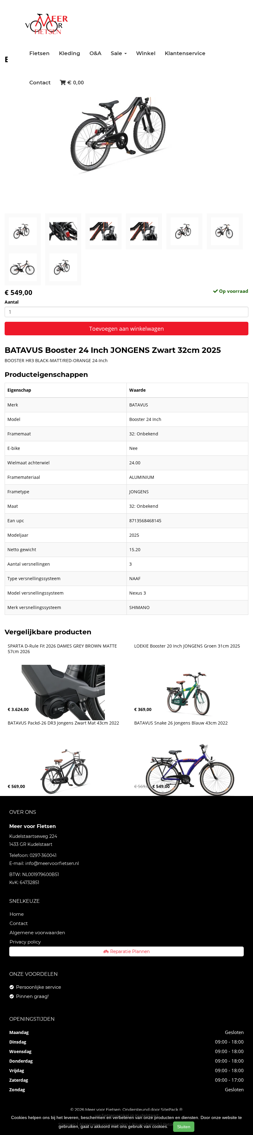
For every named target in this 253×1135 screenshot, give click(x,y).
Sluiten (183, 1126)
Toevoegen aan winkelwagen (126, 328)
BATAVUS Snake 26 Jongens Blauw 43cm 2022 (181, 723)
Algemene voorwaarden (37, 932)
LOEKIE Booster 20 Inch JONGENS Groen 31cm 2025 (187, 646)
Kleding (69, 53)
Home (17, 914)
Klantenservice (185, 53)
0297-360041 (43, 855)
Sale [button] (117, 53)
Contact (40, 82)
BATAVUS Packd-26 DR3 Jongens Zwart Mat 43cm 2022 (63, 723)
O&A (95, 53)
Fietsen (39, 53)
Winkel (146, 53)
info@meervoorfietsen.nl (52, 863)
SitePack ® (172, 1109)
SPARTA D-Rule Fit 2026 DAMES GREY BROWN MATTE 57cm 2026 (63, 648)
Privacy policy (25, 942)
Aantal (12, 302)
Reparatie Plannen (130, 951)
